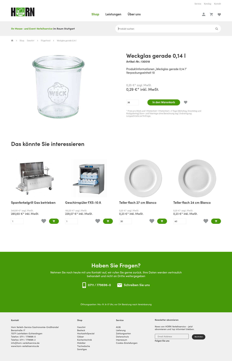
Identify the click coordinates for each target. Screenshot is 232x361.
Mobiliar (81, 343)
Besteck (81, 330)
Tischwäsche (83, 346)
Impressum (121, 339)
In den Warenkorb (163, 102)
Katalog (207, 3)
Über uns (134, 14)
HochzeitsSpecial (85, 333)
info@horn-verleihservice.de (25, 343)
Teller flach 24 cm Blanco (192, 203)
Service (198, 3)
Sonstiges (82, 349)
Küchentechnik (84, 339)
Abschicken (198, 337)
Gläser (80, 336)
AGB (118, 327)
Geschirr (30, 40)
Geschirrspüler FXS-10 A (83, 203)
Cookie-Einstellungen (126, 343)
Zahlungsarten (123, 333)
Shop (95, 14)
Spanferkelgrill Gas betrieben (33, 203)
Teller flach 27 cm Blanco (137, 203)
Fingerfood (45, 40)
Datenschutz (122, 336)
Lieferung (121, 330)
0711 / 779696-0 (99, 285)
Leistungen (113, 14)
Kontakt (217, 3)
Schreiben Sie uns (137, 285)
